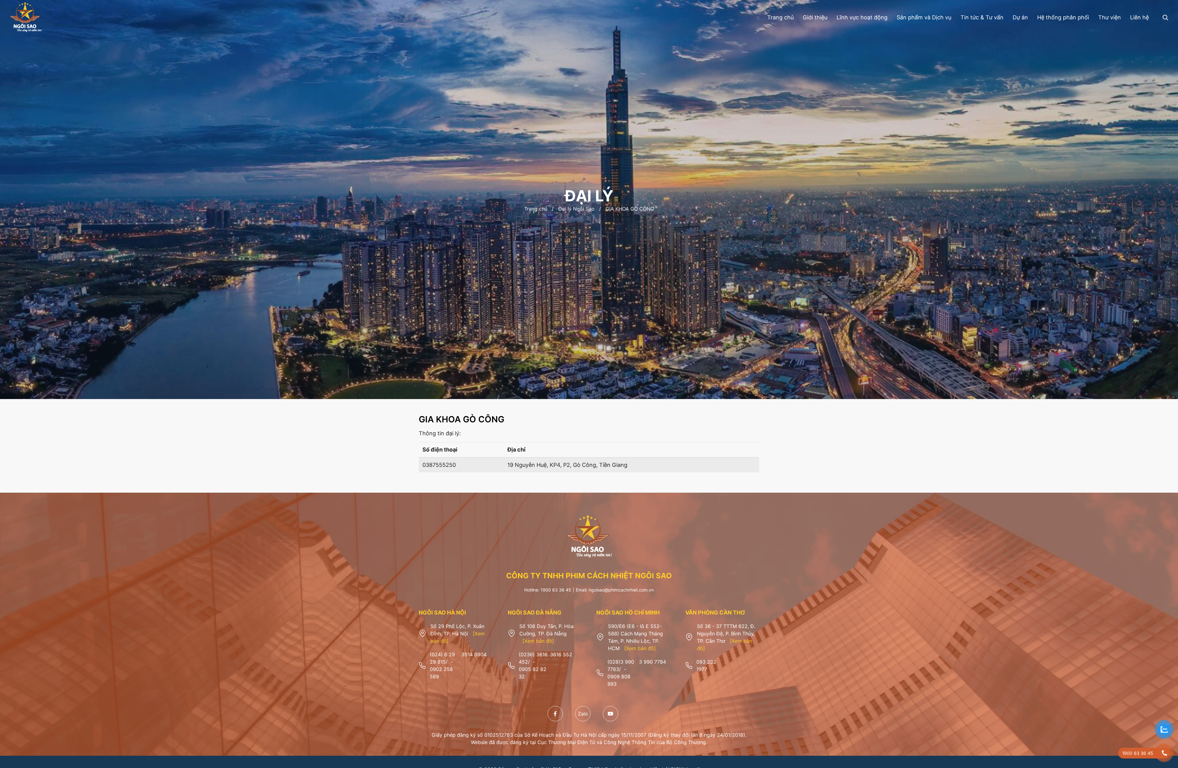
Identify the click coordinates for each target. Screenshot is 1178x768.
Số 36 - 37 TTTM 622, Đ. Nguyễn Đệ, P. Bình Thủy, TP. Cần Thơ (726, 637)
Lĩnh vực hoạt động (862, 17)
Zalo (583, 714)
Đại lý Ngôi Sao (576, 209)
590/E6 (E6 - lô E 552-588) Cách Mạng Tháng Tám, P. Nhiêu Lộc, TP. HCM (635, 637)
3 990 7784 (652, 662)
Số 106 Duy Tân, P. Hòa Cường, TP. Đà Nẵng (546, 633)
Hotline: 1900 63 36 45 (547, 589)
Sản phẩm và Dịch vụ (924, 17)
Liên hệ (1139, 17)
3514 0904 (474, 654)
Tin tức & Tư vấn (981, 17)
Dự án (1020, 17)
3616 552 (561, 654)
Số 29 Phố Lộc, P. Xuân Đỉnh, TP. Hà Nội (457, 633)
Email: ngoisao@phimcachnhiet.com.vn (615, 589)
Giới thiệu (815, 17)
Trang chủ (780, 17)
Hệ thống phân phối (1063, 17)
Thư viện (1109, 17)
